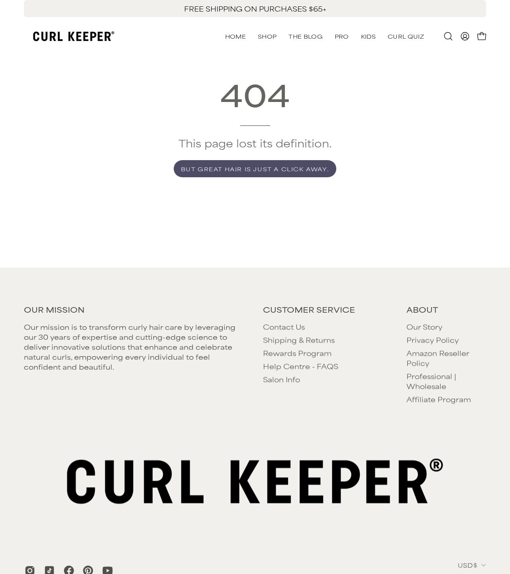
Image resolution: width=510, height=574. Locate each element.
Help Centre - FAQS (300, 366)
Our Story (424, 326)
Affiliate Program (438, 399)
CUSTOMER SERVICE (309, 309)
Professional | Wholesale (431, 381)
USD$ (467, 564)
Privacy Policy (432, 340)
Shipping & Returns (299, 340)
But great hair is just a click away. (255, 169)
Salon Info (281, 379)
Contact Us (284, 326)
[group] (255, 8)
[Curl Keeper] (74, 36)
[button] (406, 36)
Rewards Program (297, 353)
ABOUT (422, 309)
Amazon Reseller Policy (437, 358)
